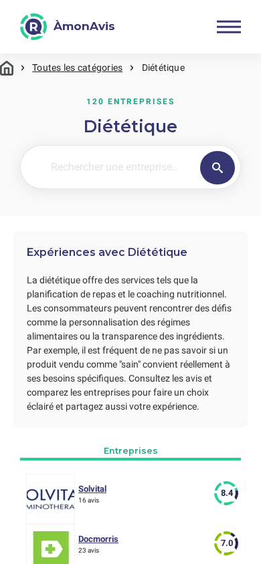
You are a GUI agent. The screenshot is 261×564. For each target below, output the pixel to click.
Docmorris (98, 539)
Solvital (92, 489)
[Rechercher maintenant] (217, 167)
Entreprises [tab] (131, 451)
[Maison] (6, 68)
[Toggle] (229, 27)
